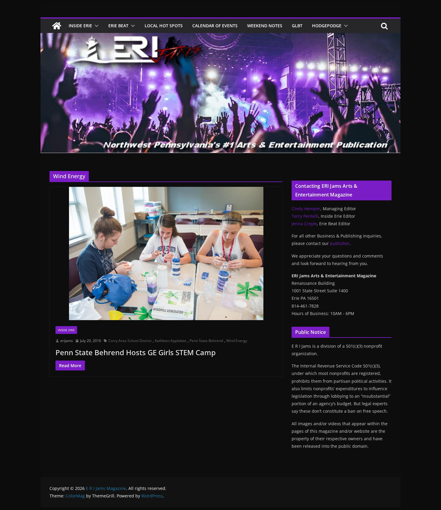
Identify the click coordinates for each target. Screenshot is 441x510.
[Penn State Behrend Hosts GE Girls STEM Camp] (166, 253)
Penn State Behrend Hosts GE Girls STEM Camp (136, 352)
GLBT (297, 25)
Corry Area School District (130, 340)
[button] (95, 26)
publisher (340, 243)
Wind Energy (236, 340)
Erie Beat (118, 25)
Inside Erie (80, 25)
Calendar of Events (215, 25)
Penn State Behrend (206, 340)
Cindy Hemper (306, 208)
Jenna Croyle (304, 223)
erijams (66, 340)
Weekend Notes (264, 25)
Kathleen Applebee (170, 340)
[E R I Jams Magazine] (57, 26)
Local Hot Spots (164, 25)
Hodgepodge (326, 25)
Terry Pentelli (305, 216)
